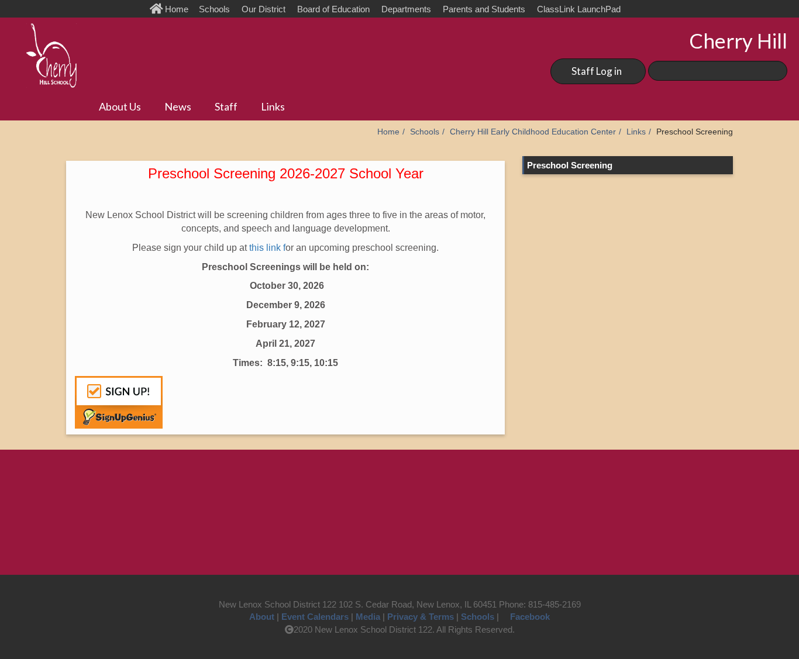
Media (368, 617)
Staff (226, 106)
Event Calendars (315, 617)
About (261, 617)
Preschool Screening (569, 165)
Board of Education (333, 9)
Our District (263, 9)
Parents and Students (484, 9)
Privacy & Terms (420, 617)
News (177, 106)
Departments (406, 9)
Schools (214, 9)
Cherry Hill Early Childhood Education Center (533, 131)
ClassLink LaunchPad (579, 9)
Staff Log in (596, 71)
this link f (267, 248)
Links (273, 106)
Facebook (530, 617)
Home (178, 9)
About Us (120, 106)
